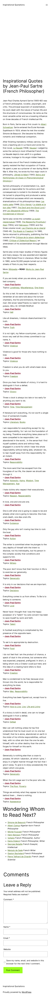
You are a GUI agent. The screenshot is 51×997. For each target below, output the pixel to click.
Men (12, 691)
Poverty (22, 786)
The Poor (14, 786)
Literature (14, 422)
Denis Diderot (14, 841)
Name (6, 927)
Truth (12, 327)
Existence (14, 523)
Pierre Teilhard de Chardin (19, 856)
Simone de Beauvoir (17, 822)
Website (7, 949)
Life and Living (33, 706)
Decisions (14, 590)
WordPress (26, 992)
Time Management (23, 407)
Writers (13, 563)
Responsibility (16, 462)
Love (12, 606)
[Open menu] (46, 4)
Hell (11, 312)
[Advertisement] (25, 43)
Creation (14, 673)
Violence (14, 346)
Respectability (24, 496)
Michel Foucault (15, 832)
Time (12, 407)
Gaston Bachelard (16, 853)
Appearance (15, 801)
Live (24, 706)
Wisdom (29, 480)
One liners (39, 287)
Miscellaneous (27, 287)
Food (12, 648)
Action (13, 538)
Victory (13, 391)
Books (22, 422)
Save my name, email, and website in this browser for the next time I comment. (25, 962)
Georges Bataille (15, 844)
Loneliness (14, 287)
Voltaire (11, 838)
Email (6, 938)
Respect (13, 496)
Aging (22, 480)
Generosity (15, 578)
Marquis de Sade (15, 850)
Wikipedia (13, 269)
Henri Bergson (14, 835)
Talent (12, 624)
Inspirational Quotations (14, 5)
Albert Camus (14, 825)
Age (17, 483)
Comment (8, 899)
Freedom (14, 376)
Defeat (13, 722)
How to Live (15, 706)
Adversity (14, 480)
